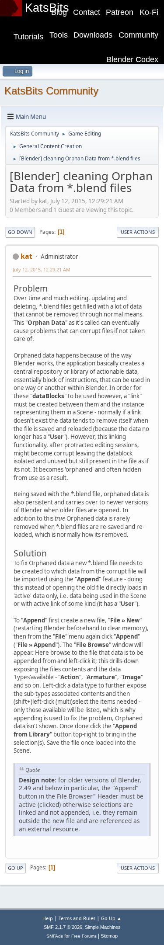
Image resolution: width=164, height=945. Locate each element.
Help (47, 918)
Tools (58, 35)
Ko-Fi (149, 12)
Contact (86, 12)
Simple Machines (103, 927)
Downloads (92, 35)
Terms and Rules (77, 918)
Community (138, 35)
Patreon (119, 12)
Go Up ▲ (111, 918)
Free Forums (84, 936)
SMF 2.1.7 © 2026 (63, 927)
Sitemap (109, 935)
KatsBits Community (51, 91)
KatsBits (47, 7)
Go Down (20, 232)
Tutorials (28, 36)
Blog (59, 12)
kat (26, 256)
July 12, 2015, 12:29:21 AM (41, 269)
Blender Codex (132, 59)
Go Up (15, 868)
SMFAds (54, 936)
